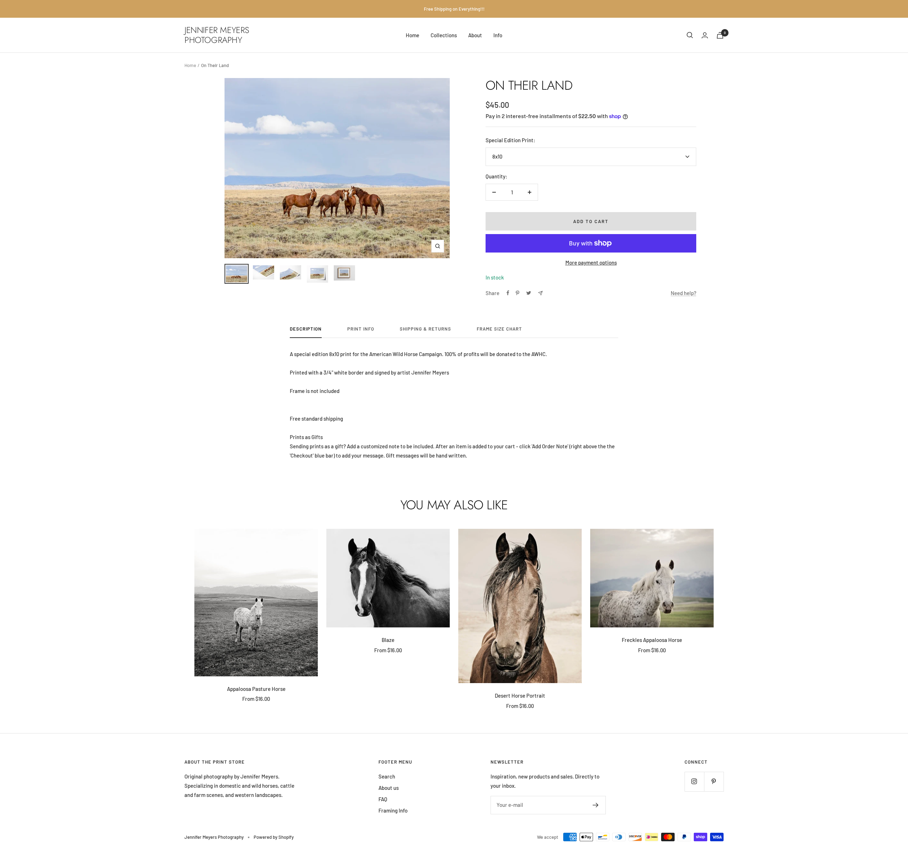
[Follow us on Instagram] (694, 781)
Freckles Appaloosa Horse (652, 640)
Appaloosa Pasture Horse (256, 689)
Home (412, 35)
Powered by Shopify (274, 837)
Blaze (388, 640)
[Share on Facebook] (507, 292)
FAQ (382, 799)
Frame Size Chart (499, 329)
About (475, 35)
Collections (444, 35)
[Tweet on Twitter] (529, 292)
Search (386, 776)
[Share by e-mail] (540, 293)
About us (388, 788)
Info (497, 35)
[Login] (705, 35)
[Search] (690, 35)
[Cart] (720, 35)
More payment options (591, 262)
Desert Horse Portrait (520, 695)
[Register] (596, 805)
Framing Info (393, 810)
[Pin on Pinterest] (517, 292)
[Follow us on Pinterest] (714, 781)
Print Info (360, 329)
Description (306, 329)
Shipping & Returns (425, 329)
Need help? (683, 293)
